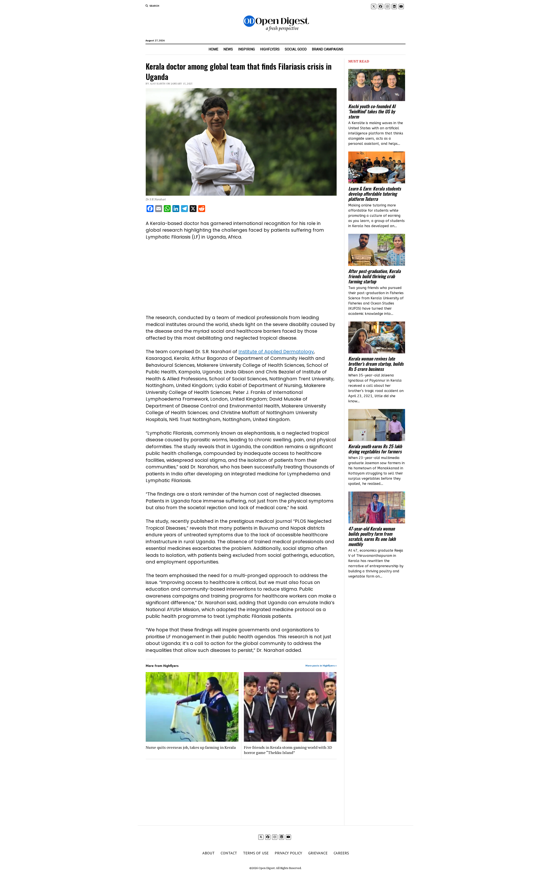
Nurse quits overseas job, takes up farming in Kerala (191, 747)
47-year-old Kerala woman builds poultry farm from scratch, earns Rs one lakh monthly (372, 536)
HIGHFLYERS (270, 49)
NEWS (228, 49)
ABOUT (208, 853)
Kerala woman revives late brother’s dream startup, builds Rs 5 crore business (376, 363)
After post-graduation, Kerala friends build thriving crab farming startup (374, 276)
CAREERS (341, 853)
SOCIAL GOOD (296, 49)
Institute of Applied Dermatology (276, 351)
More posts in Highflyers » (321, 665)
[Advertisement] (241, 277)
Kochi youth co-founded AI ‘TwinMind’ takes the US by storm (371, 111)
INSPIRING (246, 49)
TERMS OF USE (256, 853)
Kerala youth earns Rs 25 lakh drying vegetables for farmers (375, 449)
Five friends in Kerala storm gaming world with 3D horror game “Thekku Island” (288, 750)
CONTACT (229, 853)
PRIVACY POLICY (288, 853)
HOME (213, 49)
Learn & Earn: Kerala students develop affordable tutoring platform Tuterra (374, 193)
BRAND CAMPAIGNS (327, 49)
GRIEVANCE (318, 853)
